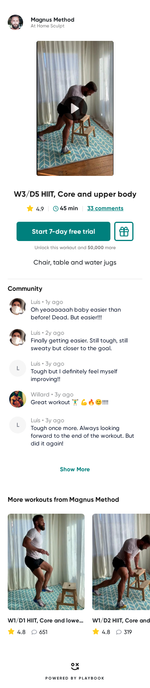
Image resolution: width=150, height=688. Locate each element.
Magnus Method (94, 499)
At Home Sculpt (48, 26)
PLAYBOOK (92, 678)
